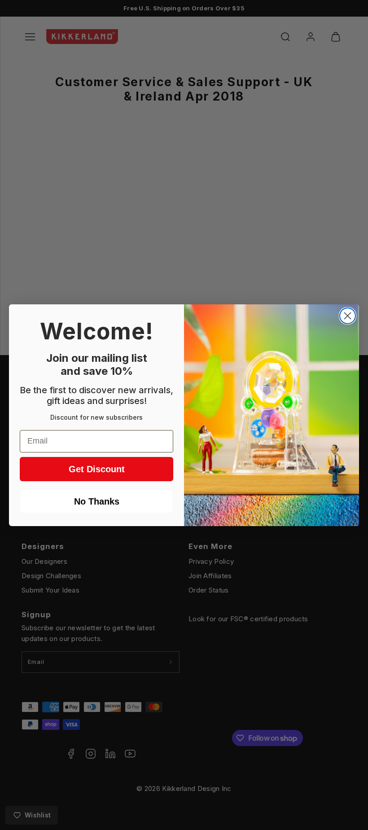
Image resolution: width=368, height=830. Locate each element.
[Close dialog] (347, 316)
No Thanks (96, 501)
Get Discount (97, 469)
